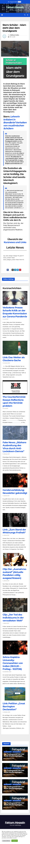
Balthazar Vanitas (14, 35)
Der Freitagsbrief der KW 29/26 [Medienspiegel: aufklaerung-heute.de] (14, 805)
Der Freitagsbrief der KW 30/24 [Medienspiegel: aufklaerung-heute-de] (14, 788)
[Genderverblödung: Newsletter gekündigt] (15, 486)
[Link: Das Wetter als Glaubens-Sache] (15, 353)
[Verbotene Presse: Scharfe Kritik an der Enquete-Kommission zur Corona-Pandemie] (15, 304)
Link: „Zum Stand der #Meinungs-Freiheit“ (14, 531)
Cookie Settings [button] (6, 840)
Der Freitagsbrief (7, 751)
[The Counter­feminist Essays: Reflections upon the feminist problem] (15, 393)
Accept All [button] (14, 840)
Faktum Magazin (15, 7)
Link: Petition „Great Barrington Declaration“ (14, 706)
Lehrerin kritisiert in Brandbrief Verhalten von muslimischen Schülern (15, 122)
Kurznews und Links (15, 242)
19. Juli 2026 (8, 807)
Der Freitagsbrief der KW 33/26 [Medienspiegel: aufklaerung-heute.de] (14, 772)
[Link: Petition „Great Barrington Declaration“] (15, 699)
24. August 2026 (9, 758)
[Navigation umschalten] (27, 15)
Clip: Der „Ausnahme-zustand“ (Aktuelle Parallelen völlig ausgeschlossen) (15, 573)
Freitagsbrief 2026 (17, 751)
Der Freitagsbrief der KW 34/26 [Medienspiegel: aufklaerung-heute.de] (14, 756)
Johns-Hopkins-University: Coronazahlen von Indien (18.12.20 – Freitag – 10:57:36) (13, 663)
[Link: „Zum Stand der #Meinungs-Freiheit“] (15, 526)
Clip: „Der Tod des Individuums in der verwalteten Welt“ (13, 617)
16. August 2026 (9, 774)
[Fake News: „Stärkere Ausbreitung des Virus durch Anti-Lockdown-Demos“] (15, 438)
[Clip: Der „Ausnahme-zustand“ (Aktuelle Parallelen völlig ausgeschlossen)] (15, 565)
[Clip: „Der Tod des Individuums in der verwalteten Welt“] (15, 611)
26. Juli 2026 (8, 791)
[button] (24, 15)
